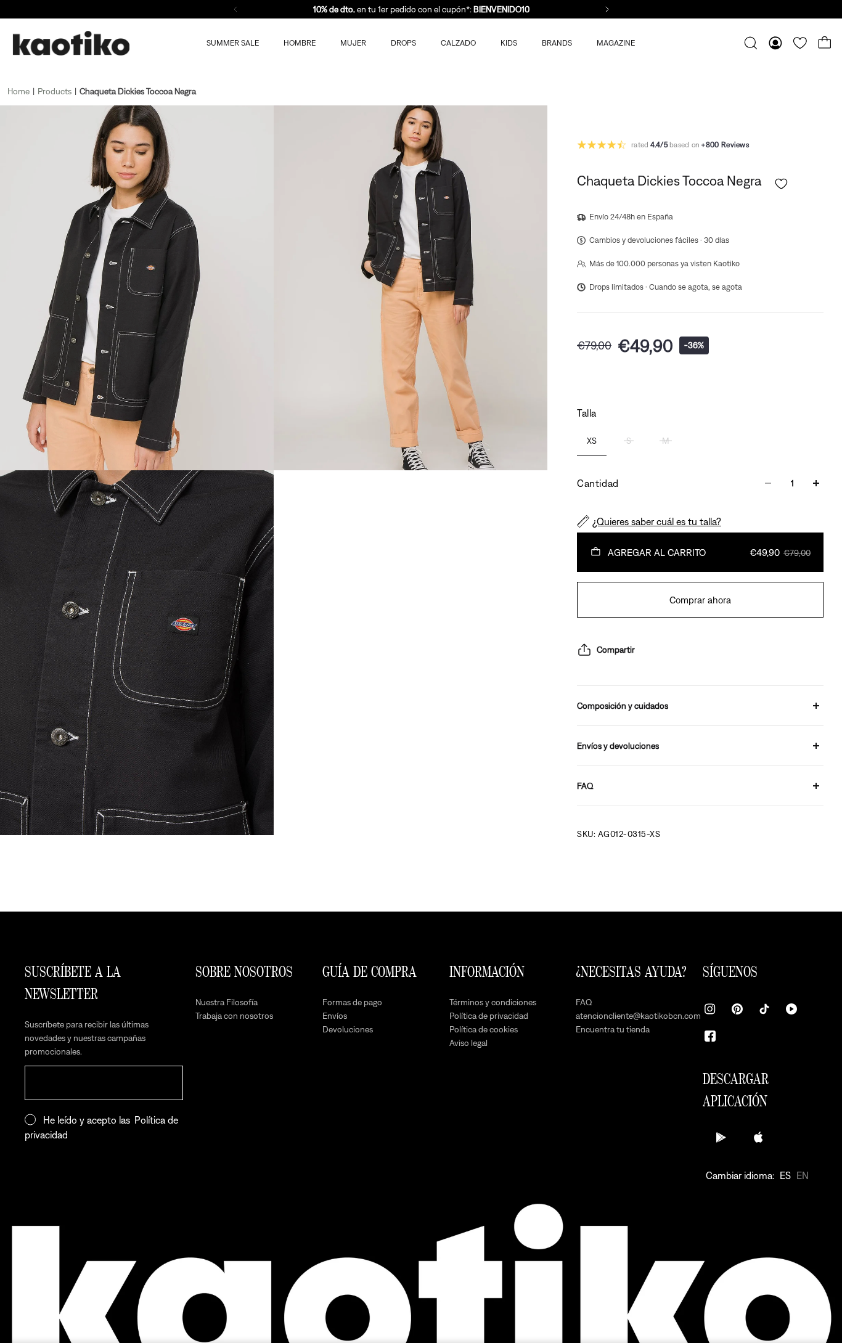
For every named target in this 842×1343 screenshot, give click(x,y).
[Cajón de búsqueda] (750, 43)
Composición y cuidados (622, 706)
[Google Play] (721, 1137)
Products (55, 91)
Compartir (616, 650)
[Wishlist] (800, 43)
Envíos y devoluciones (618, 746)
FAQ (585, 786)
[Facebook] (710, 1036)
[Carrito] (824, 43)
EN (802, 1175)
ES (785, 1175)
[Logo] (70, 43)
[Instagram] (710, 1009)
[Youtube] (791, 1009)
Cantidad (598, 483)
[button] (781, 184)
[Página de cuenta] (775, 43)
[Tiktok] (764, 1009)
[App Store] (758, 1137)
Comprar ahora (700, 599)
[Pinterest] (737, 1009)
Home (18, 91)
